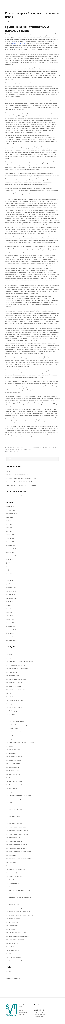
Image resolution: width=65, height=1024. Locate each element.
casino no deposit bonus (16, 732)
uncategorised (13, 922)
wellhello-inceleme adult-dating (19, 936)
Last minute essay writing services (20, 795)
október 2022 (10, 510)
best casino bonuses (15, 682)
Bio (10, 693)
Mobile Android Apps (15, 809)
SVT (8, 21)
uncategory (12, 929)
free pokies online (14, 770)
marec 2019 (10, 637)
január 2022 (10, 542)
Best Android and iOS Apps (17, 679)
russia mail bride (14, 883)
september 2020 (11, 598)
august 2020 (10, 601)
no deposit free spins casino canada (20, 851)
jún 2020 (9, 608)
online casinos (13, 862)
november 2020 (11, 591)
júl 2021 (8, 563)
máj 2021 (9, 570)
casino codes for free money (18, 725)
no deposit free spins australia (18, 844)
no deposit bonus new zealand (18, 830)
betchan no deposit (15, 686)
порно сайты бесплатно (18, 43)
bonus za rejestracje (15, 707)
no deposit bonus (14, 816)
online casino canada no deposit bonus (21, 858)
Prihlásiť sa (9, 971)
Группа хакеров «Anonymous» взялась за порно (46, 447)
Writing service (13, 947)
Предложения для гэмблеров (17, 961)
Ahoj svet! (32, 496)
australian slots (14, 675)
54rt (10, 654)
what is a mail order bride (17, 939)
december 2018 (11, 640)
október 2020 (10, 594)
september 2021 (11, 556)
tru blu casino (13, 901)
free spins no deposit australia (18, 785)
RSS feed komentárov (13, 978)
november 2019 (11, 630)
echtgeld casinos (14, 749)
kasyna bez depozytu (15, 792)
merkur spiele (13, 806)
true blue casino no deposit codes (19, 911)
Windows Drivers (14, 943)
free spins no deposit (15, 781)
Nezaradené (13, 813)
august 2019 (10, 633)
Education (12, 753)
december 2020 (11, 587)
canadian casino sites (15, 718)
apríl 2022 (9, 531)
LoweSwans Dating (15, 799)
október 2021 (10, 552)
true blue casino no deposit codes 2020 (21, 915)
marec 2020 (10, 619)
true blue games (14, 918)
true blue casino (14, 904)
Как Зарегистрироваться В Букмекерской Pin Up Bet (21, 478)
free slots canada (14, 774)
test (10, 894)
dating (11, 746)
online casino (13, 855)
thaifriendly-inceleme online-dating (20, 897)
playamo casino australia (17, 869)
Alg (10, 658)
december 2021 (11, 545)
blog (10, 704)
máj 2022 (9, 527)
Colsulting (12, 735)
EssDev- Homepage (15, 760)
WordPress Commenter (13, 496)
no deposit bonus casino (16, 820)
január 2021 (10, 584)
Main (10, 802)
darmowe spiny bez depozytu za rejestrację (22, 742)
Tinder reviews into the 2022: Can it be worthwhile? (22, 485)
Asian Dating (13, 672)
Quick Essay (12, 880)
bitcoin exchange (14, 697)
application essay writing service (19, 668)
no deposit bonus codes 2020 (18, 827)
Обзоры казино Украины (16, 954)
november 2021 (11, 549)
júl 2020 (8, 605)
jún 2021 (9, 566)
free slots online (14, 778)
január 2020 (10, 623)
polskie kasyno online (15, 876)
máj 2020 (9, 612)
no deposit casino (14, 837)
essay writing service (15, 756)
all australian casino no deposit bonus (21, 661)
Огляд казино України (15, 957)
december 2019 (11, 626)
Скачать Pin (9, 471)
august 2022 (10, 517)
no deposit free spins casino (18, 848)
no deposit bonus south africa (18, 834)
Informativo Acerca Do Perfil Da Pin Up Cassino (21, 482)
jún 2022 (9, 524)
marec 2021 (10, 577)
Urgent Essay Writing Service (18, 932)
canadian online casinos (16, 721)
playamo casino (14, 866)
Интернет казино (14, 950)
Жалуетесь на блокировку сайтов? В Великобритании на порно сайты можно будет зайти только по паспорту (18, 449)
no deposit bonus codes (16, 823)
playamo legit (13, 873)
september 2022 (11, 513)
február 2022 (10, 538)
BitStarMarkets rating (16, 700)
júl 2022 (8, 520)
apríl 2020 (9, 615)
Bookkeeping (13, 711)
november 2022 (11, 506)
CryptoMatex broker (15, 739)
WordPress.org (10, 982)
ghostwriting (13, 788)
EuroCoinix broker (14, 763)
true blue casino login (16, 908)
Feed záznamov (11, 975)
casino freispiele (14, 728)
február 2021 (10, 580)
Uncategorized (13, 925)
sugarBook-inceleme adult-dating (19, 890)
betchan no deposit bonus (17, 689)
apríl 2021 (9, 573)
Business (12, 714)
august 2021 (10, 559)
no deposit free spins (15, 841)
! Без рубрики (13, 651)
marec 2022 (10, 534)
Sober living (12, 887)
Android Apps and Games (17, 665)
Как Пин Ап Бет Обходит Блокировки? (17, 474)
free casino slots (14, 767)
